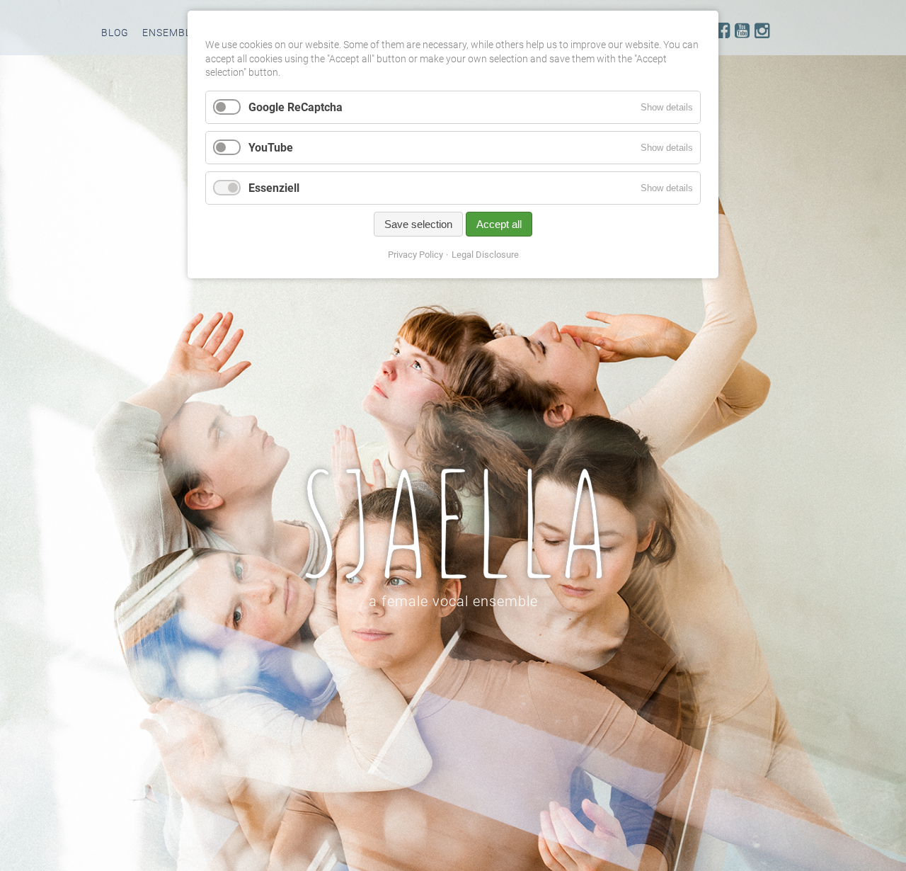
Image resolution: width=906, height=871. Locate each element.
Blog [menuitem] (115, 32)
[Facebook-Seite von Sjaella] (722, 30)
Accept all (499, 224)
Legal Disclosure (485, 254)
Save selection (418, 224)
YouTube (270, 147)
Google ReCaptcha (295, 107)
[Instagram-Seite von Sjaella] (762, 30)
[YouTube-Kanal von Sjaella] (742, 30)
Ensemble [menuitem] (169, 32)
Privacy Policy (415, 254)
